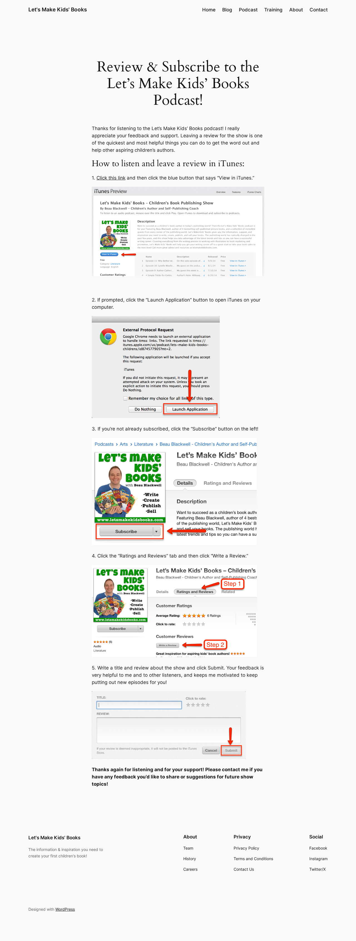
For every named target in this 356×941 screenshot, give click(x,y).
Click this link (111, 178)
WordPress (65, 909)
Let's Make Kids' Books (57, 9)
